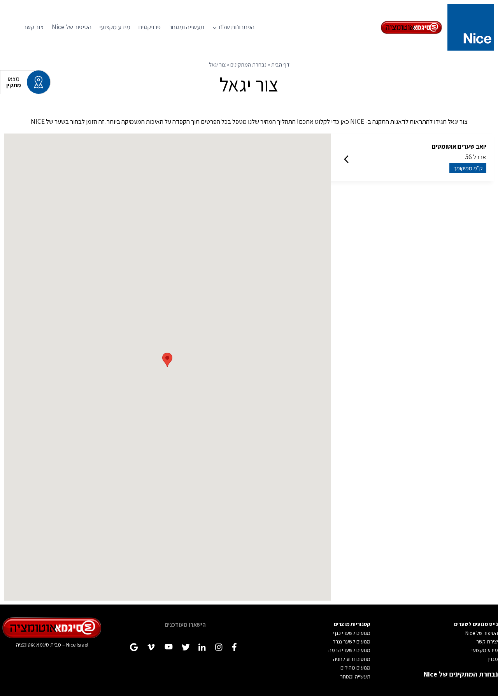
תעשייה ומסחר (186, 27)
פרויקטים (149, 27)
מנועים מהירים (355, 667)
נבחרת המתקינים (248, 64)
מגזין (493, 659)
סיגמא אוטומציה (32, 644)
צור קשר (33, 27)
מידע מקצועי (114, 27)
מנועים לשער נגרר (351, 641)
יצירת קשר (487, 641)
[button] (167, 360)
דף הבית (280, 64)
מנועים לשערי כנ (353, 632)
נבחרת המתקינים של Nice (461, 674)
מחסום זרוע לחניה (351, 659)
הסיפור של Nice (71, 27)
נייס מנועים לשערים (476, 623)
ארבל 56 (459, 156)
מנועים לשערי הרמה (349, 650)
